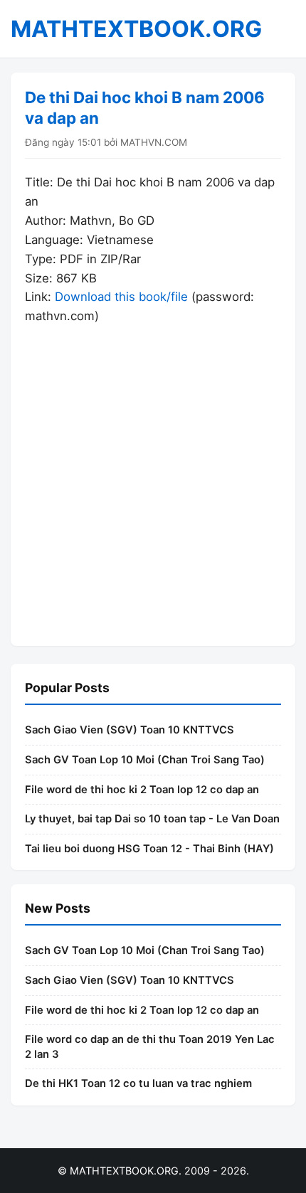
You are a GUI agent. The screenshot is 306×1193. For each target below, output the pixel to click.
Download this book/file (121, 297)
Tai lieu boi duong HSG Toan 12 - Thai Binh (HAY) (149, 848)
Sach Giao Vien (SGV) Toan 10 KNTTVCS (129, 729)
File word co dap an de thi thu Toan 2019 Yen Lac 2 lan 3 (150, 1047)
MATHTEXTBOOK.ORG (136, 29)
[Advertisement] (153, 479)
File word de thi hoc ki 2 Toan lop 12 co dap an (142, 789)
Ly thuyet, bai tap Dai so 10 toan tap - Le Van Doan (152, 818)
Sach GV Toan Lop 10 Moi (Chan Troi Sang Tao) (145, 759)
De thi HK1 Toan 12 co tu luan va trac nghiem (138, 1083)
